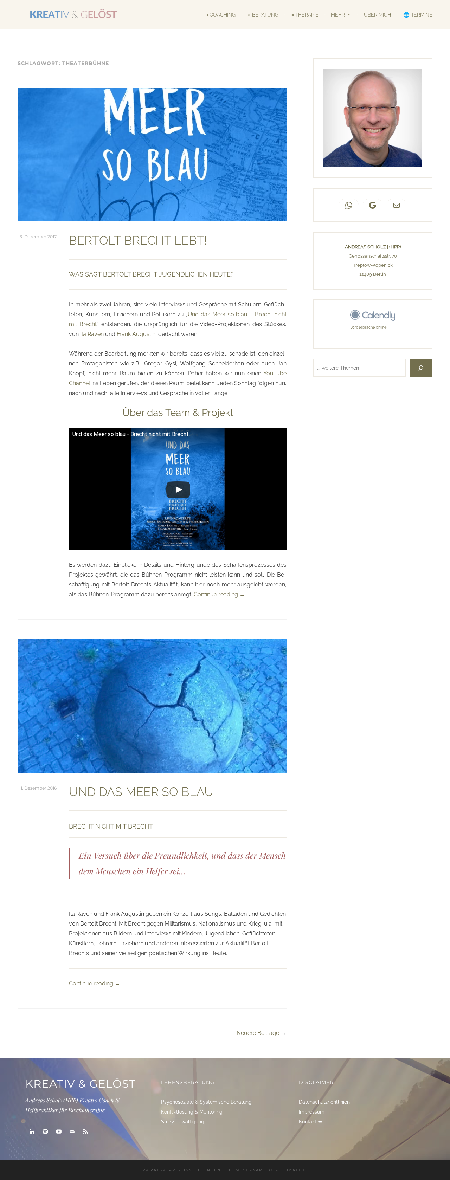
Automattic (290, 1170)
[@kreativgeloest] (58, 1132)
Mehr (338, 14)
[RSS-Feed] (85, 1132)
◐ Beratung (263, 14)
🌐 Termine (417, 14)
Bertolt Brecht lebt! (138, 240)
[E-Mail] (72, 1132)
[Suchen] (421, 368)
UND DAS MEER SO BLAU (141, 792)
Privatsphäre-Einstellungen (181, 1170)
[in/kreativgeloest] (32, 1132)
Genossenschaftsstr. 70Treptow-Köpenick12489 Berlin (373, 265)
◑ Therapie (304, 14)
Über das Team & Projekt (177, 413)
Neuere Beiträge (258, 1033)
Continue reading (219, 594)
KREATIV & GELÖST (80, 1083)
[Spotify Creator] (45, 1132)
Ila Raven (92, 334)
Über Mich (377, 14)
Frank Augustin (136, 334)
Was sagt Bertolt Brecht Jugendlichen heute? (151, 274)
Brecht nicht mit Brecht (111, 826)
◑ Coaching (220, 14)
